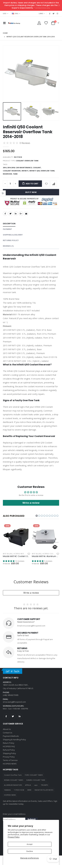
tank (15, 174)
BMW (29, 790)
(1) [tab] (8, 246)
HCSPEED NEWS (10, 795)
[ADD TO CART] (25, 527)
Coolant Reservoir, (12, 171)
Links (41, 13)
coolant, (37, 167)
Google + (21, 213)
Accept (29, 844)
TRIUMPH (44, 785)
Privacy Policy (14, 837)
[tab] (9, 224)
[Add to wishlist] (46, 183)
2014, (5, 167)
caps (35, 785)
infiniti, (25, 171)
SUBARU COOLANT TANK (35, 780)
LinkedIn (15, 213)
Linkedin (19, 716)
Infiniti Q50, (35, 171)
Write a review (31, 592)
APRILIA (28, 785)
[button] (36, 515)
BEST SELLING (8, 554)
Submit (32, 819)
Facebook (5, 213)
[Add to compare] (53, 183)
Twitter (10, 213)
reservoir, (8, 174)
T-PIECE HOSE (19, 790)
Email (26, 213)
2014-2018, (11, 167)
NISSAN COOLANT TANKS (13, 780)
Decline (29, 851)
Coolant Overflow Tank (13, 775)
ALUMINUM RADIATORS (13, 785)
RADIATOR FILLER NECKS (44, 790)
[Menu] (4, 23)
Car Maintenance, (24, 167)
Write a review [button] (31, 502)
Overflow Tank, (48, 171)
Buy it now (31, 192)
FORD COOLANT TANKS (34, 775)
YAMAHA (7, 790)
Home (5, 33)
